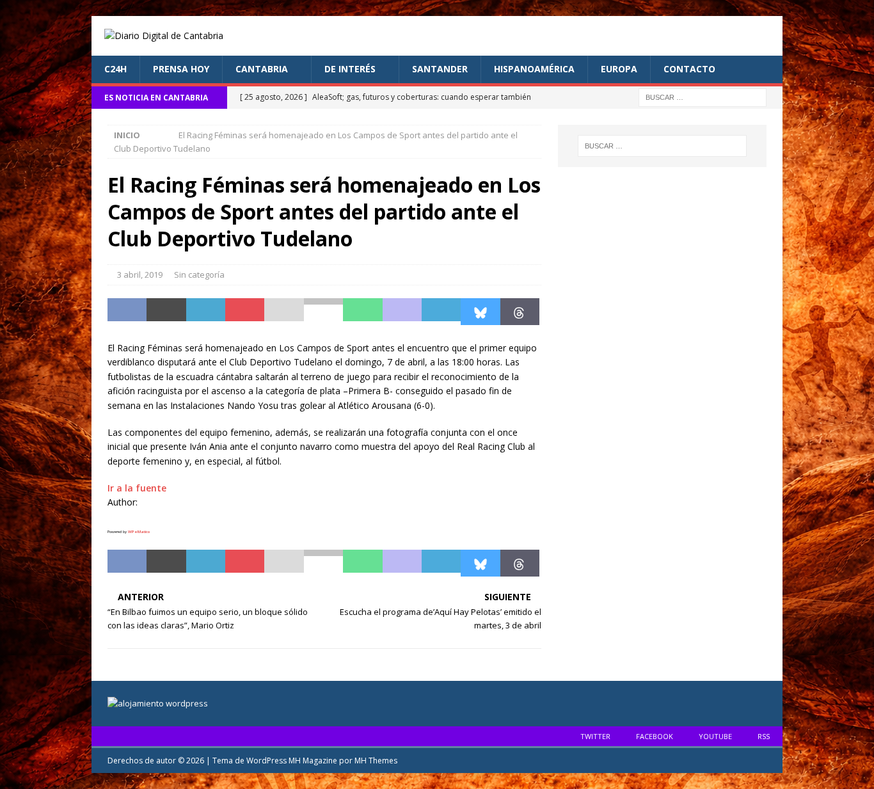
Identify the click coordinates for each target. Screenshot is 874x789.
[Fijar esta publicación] (244, 311)
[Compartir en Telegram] (441, 311)
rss (764, 736)
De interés (350, 69)
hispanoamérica (534, 69)
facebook (654, 736)
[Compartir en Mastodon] (402, 311)
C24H (115, 69)
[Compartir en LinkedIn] (205, 311)
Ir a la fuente (136, 488)
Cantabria (261, 69)
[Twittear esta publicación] (166, 311)
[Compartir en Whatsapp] (362, 311)
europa (619, 69)
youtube (715, 736)
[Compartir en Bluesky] (480, 311)
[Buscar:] (703, 96)
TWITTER (595, 736)
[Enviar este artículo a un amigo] (283, 311)
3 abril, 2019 (140, 274)
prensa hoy (181, 69)
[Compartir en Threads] (519, 311)
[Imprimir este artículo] (323, 311)
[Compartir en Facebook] (127, 311)
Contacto (689, 69)
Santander (440, 69)
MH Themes (375, 760)
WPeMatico (139, 531)
